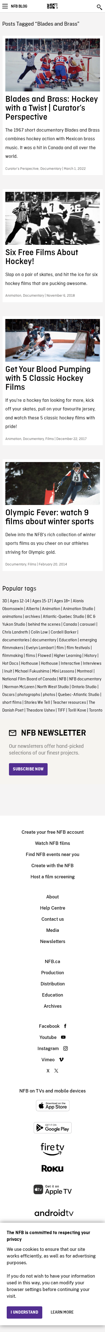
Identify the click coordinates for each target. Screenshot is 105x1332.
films (30, 656)
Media (52, 930)
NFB (62, 679)
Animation (51, 609)
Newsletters (52, 941)
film (60, 648)
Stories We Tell (37, 702)
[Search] (100, 7)
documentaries (15, 640)
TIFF (61, 710)
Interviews (92, 663)
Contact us (52, 919)
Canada (70, 624)
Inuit (8, 671)
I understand (24, 1312)
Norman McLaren (19, 687)
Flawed (44, 656)
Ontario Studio (84, 687)
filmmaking (12, 656)
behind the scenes (44, 624)
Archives (53, 1006)
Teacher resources (69, 702)
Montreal (85, 671)
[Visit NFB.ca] (62, 6)
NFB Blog (19, 6)
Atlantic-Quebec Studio (63, 617)
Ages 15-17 (41, 601)
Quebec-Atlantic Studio (78, 695)
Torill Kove (77, 710)
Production (52, 972)
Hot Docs (10, 663)
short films (12, 702)
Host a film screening (53, 876)
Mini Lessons (63, 671)
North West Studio (53, 687)
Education (68, 640)
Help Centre (52, 908)
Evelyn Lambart (40, 648)
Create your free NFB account (53, 832)
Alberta (32, 609)
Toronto (95, 710)
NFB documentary (85, 679)
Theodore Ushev (40, 710)
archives (32, 617)
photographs (28, 695)
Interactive (70, 663)
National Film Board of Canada (29, 679)
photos (49, 695)
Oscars (8, 695)
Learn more (62, 1312)
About (52, 897)
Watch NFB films (52, 843)
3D (4, 601)
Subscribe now (28, 769)
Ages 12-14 (19, 601)
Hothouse (29, 663)
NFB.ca (52, 961)
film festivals (78, 648)
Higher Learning (67, 656)
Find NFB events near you (52, 854)
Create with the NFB (52, 865)
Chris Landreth (15, 632)
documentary (44, 640)
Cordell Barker (63, 632)
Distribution (53, 984)
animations (12, 617)
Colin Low (39, 632)
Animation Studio (78, 609)
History (90, 656)
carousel (87, 624)
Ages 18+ (62, 601)
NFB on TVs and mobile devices (52, 1091)
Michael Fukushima (32, 671)
